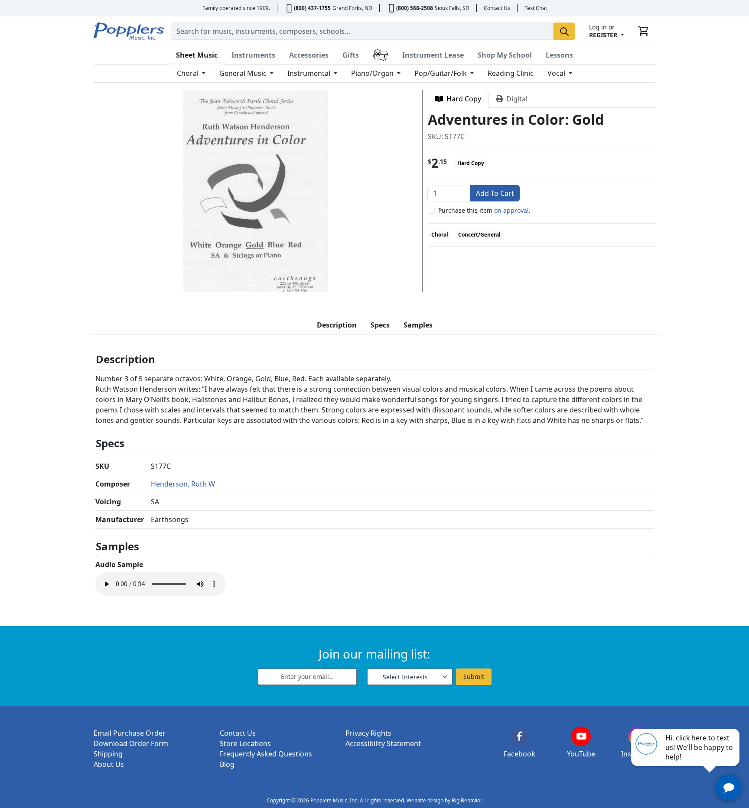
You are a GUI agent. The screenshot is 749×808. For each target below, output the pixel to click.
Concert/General (479, 234)
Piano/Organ (373, 73)
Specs (380, 325)
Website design (425, 800)
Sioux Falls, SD (452, 8)
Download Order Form (131, 743)
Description (337, 325)
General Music (243, 73)
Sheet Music (197, 55)
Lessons (559, 55)
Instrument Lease (433, 55)
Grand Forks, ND (352, 8)
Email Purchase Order (130, 733)
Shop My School (505, 55)
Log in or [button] (603, 31)
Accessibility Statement (383, 743)
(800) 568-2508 (414, 8)
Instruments (253, 55)
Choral (188, 73)
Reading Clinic (511, 73)
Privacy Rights (368, 733)
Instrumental (309, 73)
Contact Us (497, 8)
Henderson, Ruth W (183, 484)
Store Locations (245, 743)
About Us (109, 764)
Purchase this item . (484, 210)
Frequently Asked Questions (266, 754)
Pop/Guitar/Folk (441, 73)
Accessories (309, 55)
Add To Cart (495, 193)
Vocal (557, 73)
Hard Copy (462, 99)
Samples (418, 325)
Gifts (350, 55)
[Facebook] (519, 736)
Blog (227, 764)
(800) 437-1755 (312, 8)
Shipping (108, 754)
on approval (511, 210)
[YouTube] (581, 736)
